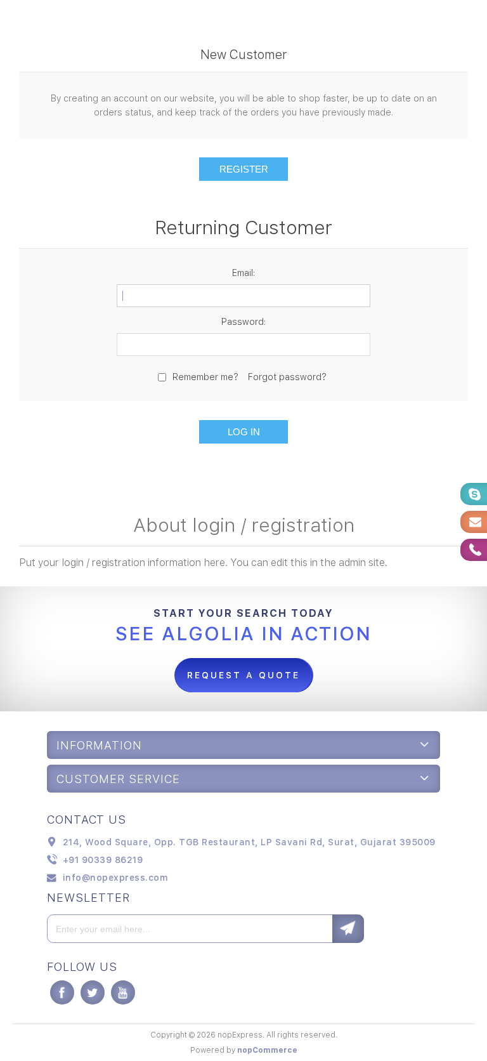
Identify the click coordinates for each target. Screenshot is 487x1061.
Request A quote (243, 675)
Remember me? (205, 377)
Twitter (93, 992)
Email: (243, 273)
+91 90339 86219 (103, 860)
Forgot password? (287, 377)
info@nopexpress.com (115, 878)
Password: (243, 322)
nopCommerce (267, 1050)
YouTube (123, 992)
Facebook (62, 992)
